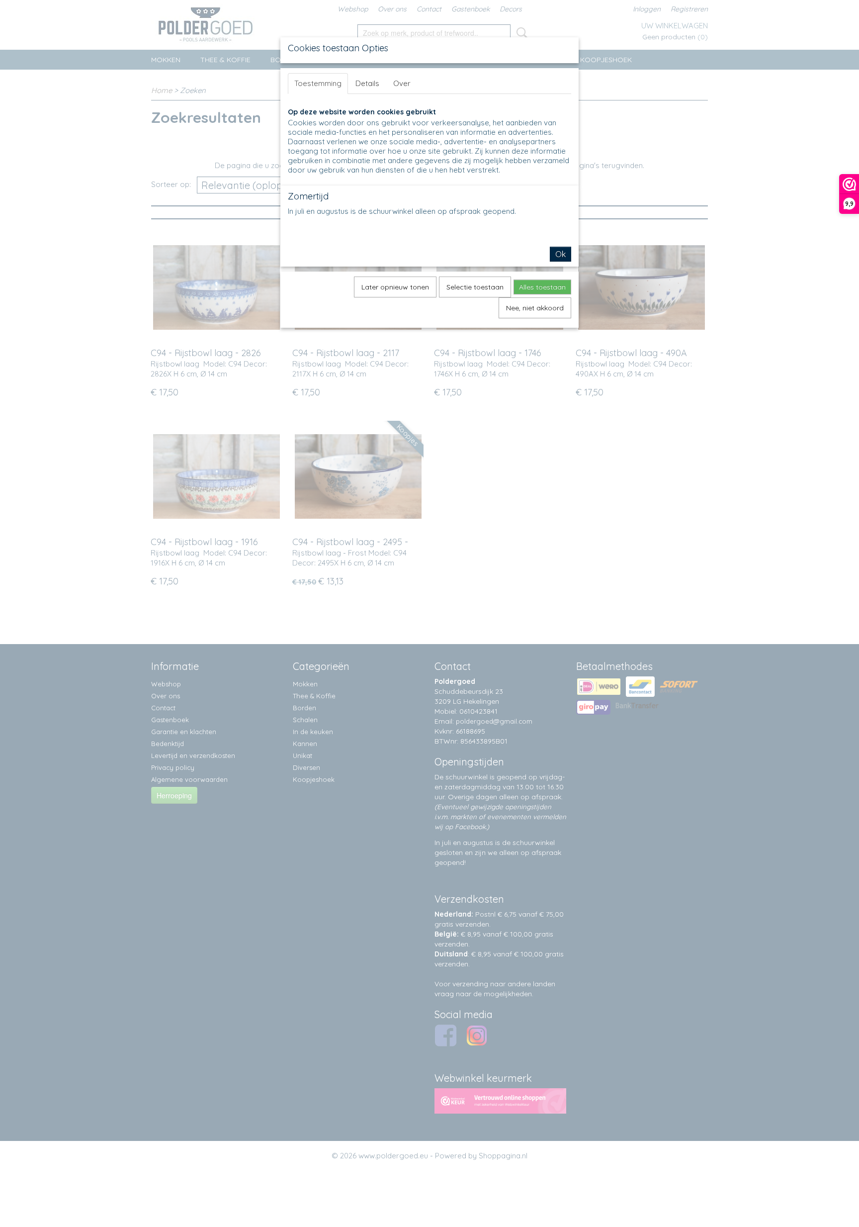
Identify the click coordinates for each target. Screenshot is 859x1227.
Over (402, 83)
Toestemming (318, 83)
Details (367, 83)
